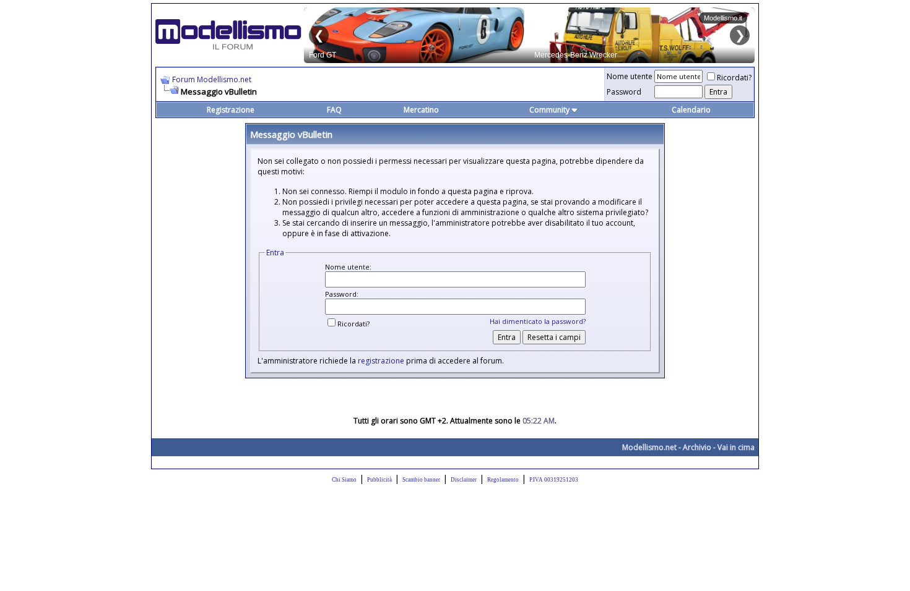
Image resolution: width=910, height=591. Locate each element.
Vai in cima (736, 447)
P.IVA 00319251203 (553, 480)
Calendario (691, 109)
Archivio (697, 447)
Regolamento (503, 480)
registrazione (381, 360)
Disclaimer (464, 480)
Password (624, 92)
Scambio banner (421, 480)
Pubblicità (379, 480)
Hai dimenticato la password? (538, 321)
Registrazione (230, 109)
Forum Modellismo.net (211, 79)
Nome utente (629, 76)
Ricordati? (734, 77)
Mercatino (421, 109)
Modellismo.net (649, 447)
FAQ (334, 109)
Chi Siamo (344, 480)
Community (549, 109)
